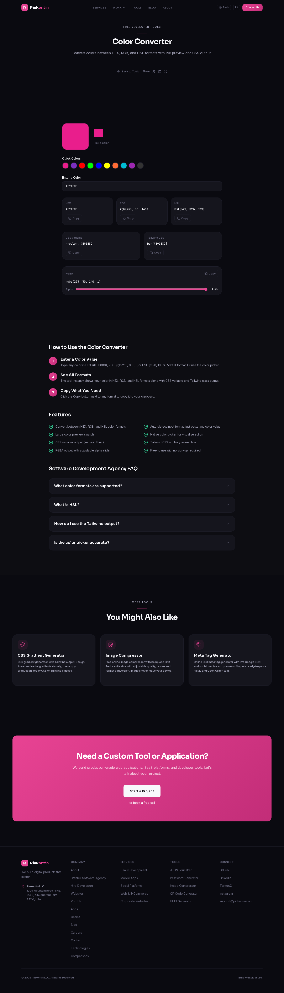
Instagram (226, 893)
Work (117, 7)
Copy (76, 218)
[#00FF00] (90, 165)
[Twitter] (154, 71)
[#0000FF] (98, 165)
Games (75, 917)
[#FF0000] (82, 165)
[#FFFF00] (107, 165)
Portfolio (77, 901)
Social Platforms (131, 885)
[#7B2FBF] (73, 165)
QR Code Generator (184, 893)
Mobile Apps (129, 878)
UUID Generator (181, 901)
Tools (137, 7)
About (168, 7)
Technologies (80, 948)
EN (236, 7)
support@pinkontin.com (236, 901)
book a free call (144, 802)
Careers (76, 932)
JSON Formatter (181, 870)
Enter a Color (71, 177)
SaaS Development (134, 870)
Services (99, 7)
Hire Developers (82, 885)
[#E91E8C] (65, 165)
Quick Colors (71, 158)
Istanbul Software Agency (88, 878)
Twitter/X (226, 885)
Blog (152, 7)
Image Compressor (183, 885)
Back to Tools (130, 71)
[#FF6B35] (115, 165)
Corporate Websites (134, 901)
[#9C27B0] (132, 165)
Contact (76, 940)
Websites (77, 893)
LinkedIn (225, 878)
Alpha (69, 289)
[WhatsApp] (165, 71)
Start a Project (142, 791)
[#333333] (140, 165)
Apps (74, 909)
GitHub (224, 870)
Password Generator (184, 878)
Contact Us (252, 7)
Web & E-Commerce (134, 893)
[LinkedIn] (159, 71)
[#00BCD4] (123, 165)
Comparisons (80, 956)
